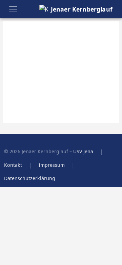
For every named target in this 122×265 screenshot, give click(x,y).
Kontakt (13, 165)
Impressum (52, 165)
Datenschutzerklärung (29, 178)
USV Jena (83, 151)
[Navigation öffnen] (13, 9)
